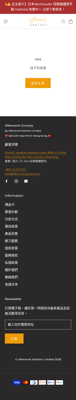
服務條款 (11, 255)
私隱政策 (11, 263)
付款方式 (11, 219)
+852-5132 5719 (15, 169)
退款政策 (11, 248)
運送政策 (11, 226)
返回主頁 (38, 83)
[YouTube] (26, 181)
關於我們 (11, 270)
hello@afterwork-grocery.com (22, 174)
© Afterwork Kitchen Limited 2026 (38, 359)
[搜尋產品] (63, 21)
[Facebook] (6, 181)
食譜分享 (11, 284)
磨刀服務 (11, 241)
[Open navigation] (6, 21)
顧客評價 (12, 144)
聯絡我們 (11, 277)
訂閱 (14, 339)
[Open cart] (70, 21)
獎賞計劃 (11, 212)
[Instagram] (16, 181)
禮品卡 (10, 205)
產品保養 (11, 234)
